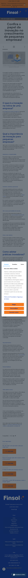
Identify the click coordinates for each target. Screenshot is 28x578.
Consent (6, 264)
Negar (14, 304)
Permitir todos (14, 312)
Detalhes (14, 264)
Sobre (22, 264)
